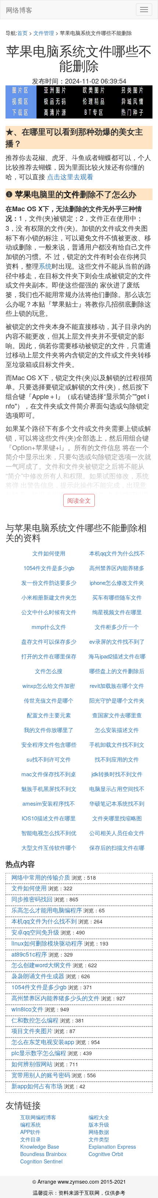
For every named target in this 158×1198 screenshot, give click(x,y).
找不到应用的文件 (117, 759)
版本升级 (99, 1124)
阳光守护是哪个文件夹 (116, 700)
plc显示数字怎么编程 (38, 1053)
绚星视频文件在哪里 (117, 612)
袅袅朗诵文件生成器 (37, 976)
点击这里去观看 (70, 176)
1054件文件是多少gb (49, 568)
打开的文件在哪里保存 (48, 656)
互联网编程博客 (38, 1117)
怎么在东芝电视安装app (42, 1042)
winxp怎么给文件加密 (48, 685)
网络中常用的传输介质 (40, 877)
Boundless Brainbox (43, 1154)
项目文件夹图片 (32, 1030)
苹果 (23, 194)
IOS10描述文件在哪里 (49, 818)
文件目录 (30, 1139)
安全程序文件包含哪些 (48, 744)
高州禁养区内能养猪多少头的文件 (55, 998)
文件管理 (43, 32)
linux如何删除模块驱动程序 (47, 943)
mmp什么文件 (49, 626)
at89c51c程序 (29, 954)
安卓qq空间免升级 (35, 932)
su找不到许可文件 (48, 759)
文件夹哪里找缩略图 (117, 818)
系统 (45, 266)
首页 (22, 32)
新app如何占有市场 (36, 1086)
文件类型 (99, 1139)
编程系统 (30, 1124)
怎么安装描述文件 (117, 730)
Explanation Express (112, 1146)
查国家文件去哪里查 (117, 715)
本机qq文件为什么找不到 (44, 921)
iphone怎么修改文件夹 (117, 582)
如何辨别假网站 (32, 1064)
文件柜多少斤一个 (117, 626)
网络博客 (19, 9)
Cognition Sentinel (41, 1161)
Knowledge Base (39, 1146)
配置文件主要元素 (49, 715)
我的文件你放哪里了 (48, 730)
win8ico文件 (27, 1009)
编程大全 (99, 1117)
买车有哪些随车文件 (117, 597)
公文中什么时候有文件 (48, 612)
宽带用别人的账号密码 (40, 1075)
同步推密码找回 (32, 899)
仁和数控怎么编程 (34, 1020)
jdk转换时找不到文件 (117, 774)
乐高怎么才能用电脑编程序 (46, 910)
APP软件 (30, 1131)
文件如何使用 (48, 553)
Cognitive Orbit (106, 1154)
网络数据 (99, 1131)
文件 (72, 194)
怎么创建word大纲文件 (41, 965)
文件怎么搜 (48, 671)
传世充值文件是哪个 (48, 700)
